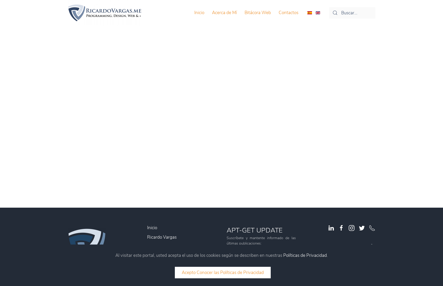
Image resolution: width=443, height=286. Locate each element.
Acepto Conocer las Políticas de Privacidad (223, 273)
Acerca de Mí (224, 13)
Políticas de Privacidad (305, 255)
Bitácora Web (258, 13)
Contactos (288, 13)
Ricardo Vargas (162, 237)
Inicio (199, 13)
